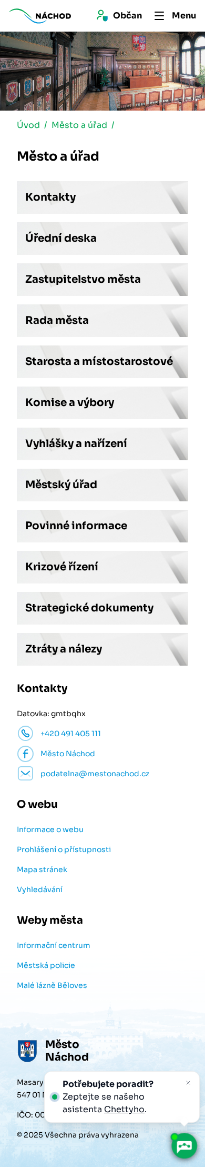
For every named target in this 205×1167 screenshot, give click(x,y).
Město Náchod (67, 753)
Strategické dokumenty (89, 608)
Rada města (57, 320)
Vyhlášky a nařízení (76, 443)
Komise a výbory (69, 402)
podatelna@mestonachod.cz (94, 773)
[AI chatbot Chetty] (184, 1146)
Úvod (28, 125)
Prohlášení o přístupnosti (64, 849)
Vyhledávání (40, 889)
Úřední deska (61, 238)
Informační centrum (53, 945)
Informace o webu (50, 829)
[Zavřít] (188, 1083)
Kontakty (50, 197)
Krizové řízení (61, 566)
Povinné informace (76, 525)
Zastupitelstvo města (83, 279)
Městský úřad (61, 484)
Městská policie (46, 965)
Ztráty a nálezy (63, 649)
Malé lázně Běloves (52, 985)
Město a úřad (79, 125)
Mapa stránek (42, 869)
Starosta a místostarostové (99, 361)
